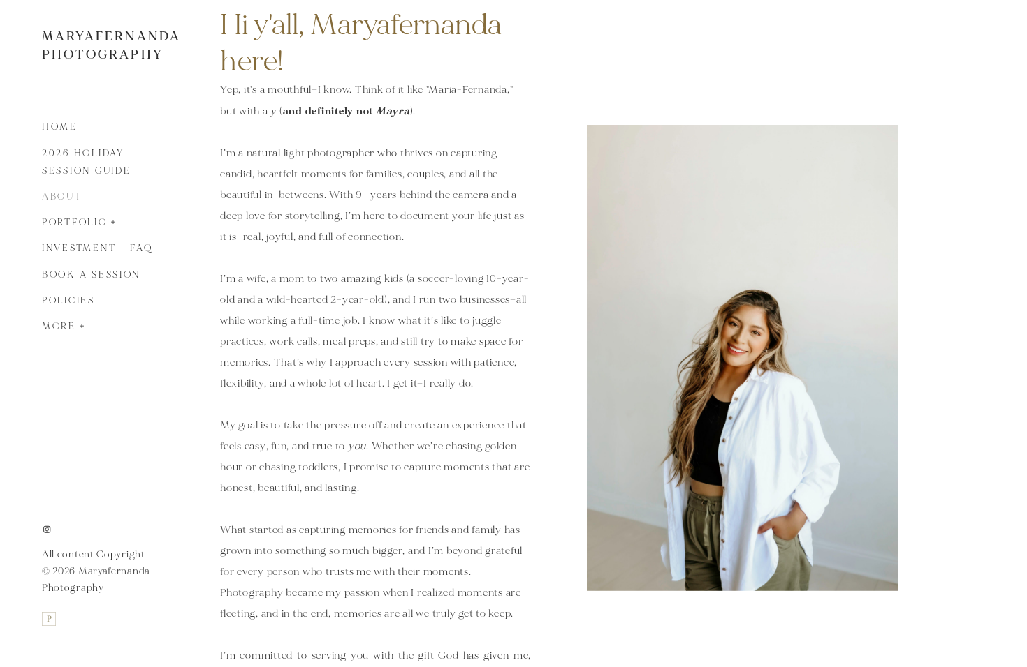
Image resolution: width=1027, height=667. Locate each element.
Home (60, 127)
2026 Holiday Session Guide (86, 162)
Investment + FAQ (97, 248)
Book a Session (91, 274)
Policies (68, 300)
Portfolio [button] (75, 222)
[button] (114, 220)
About (62, 196)
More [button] (59, 326)
